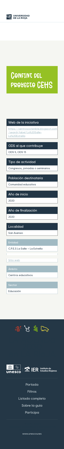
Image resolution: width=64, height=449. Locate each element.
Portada (32, 385)
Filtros (32, 392)
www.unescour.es (32, 434)
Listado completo (32, 398)
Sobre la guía (32, 405)
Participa (32, 412)
